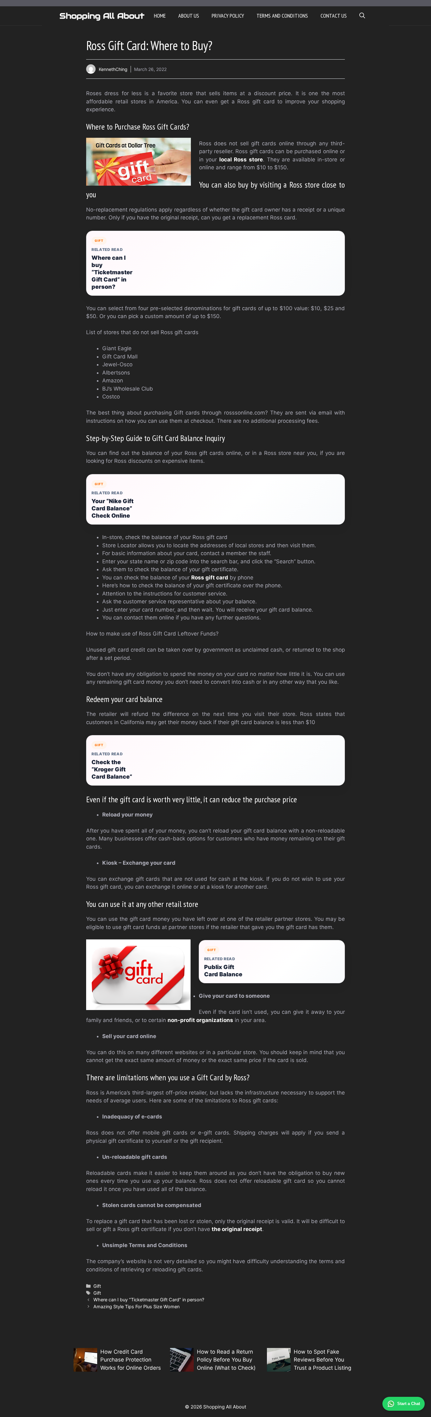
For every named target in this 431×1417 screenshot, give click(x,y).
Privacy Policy (228, 15)
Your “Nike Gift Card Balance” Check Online (112, 508)
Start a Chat (408, 1403)
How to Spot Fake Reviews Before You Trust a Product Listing (322, 1360)
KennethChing (113, 69)
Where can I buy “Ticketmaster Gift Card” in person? (112, 272)
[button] (362, 15)
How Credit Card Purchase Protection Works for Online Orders (130, 1360)
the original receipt (237, 1229)
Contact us (334, 15)
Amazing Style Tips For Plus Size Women (136, 1306)
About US (188, 15)
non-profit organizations (200, 1020)
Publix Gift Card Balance (223, 971)
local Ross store (241, 159)
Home (160, 15)
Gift (97, 1286)
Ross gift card (209, 577)
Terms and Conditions (282, 15)
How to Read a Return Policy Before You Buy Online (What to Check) (226, 1360)
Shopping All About (102, 16)
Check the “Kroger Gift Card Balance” (112, 769)
